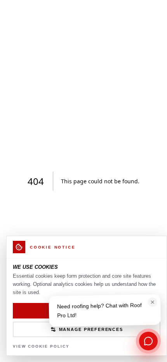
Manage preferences (91, 329)
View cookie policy (41, 346)
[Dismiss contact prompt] (152, 303)
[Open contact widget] (148, 341)
